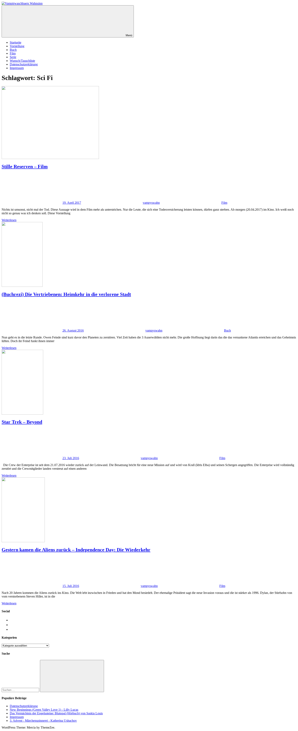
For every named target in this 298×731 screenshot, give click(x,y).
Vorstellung (17, 46)
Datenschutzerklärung (24, 64)
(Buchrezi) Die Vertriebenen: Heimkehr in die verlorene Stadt (66, 294)
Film (13, 53)
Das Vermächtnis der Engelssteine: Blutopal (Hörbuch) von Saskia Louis (56, 713)
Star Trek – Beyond (22, 422)
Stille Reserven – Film (25, 166)
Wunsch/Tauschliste (22, 60)
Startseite (15, 42)
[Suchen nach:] (21, 690)
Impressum (17, 68)
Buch (13, 49)
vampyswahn (151, 202)
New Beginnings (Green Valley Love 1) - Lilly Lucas (44, 709)
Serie (13, 57)
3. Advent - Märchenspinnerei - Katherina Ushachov (43, 720)
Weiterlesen (9, 220)
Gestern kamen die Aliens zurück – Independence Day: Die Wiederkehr (76, 549)
